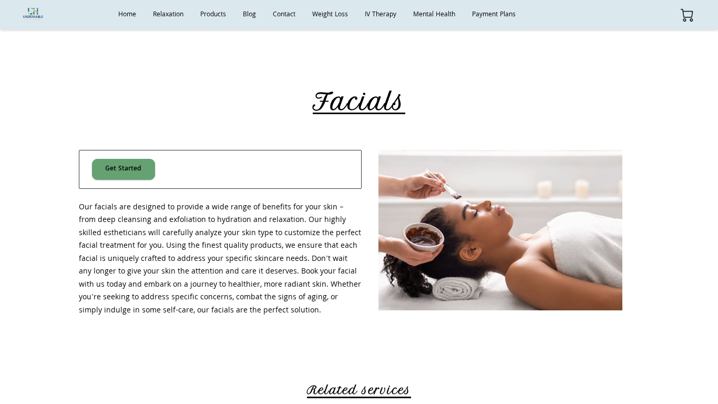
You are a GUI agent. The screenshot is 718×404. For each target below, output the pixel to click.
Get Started (123, 169)
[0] (687, 15)
